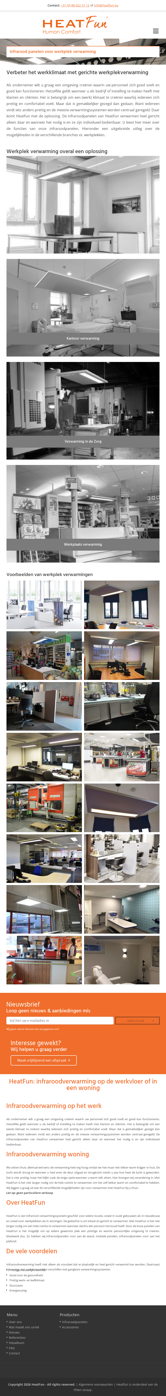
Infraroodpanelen (75, 1322)
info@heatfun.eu (106, 5)
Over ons (15, 1322)
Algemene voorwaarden (96, 1384)
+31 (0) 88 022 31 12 (75, 5)
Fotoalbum (16, 1343)
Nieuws (14, 1332)
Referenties (17, 1337)
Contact (14, 1353)
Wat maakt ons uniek (24, 1327)
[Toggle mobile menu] (156, 31)
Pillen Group (83, 1390)
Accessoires (70, 1327)
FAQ (12, 1348)
